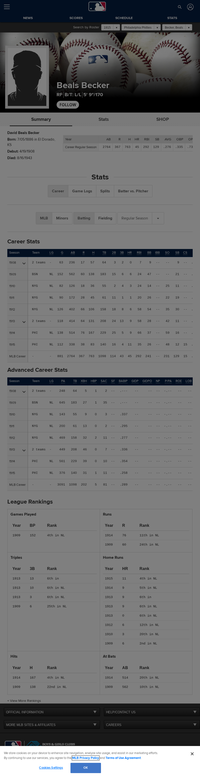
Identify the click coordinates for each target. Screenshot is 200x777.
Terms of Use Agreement (123, 758)
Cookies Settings (51, 768)
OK (85, 768)
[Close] (192, 753)
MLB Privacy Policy (85, 758)
